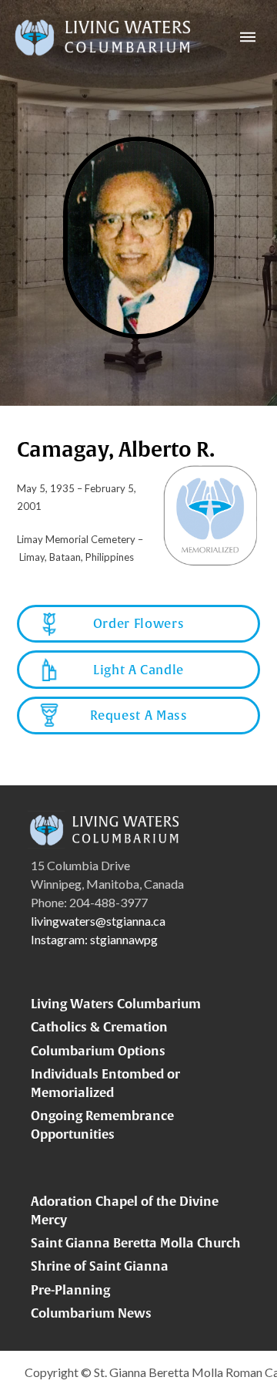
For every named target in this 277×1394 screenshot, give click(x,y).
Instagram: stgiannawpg (94, 939)
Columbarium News (91, 1313)
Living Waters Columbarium (116, 1004)
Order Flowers (138, 623)
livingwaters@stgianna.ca (98, 920)
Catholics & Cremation (99, 1027)
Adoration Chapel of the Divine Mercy (125, 1210)
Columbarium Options (98, 1051)
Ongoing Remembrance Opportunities (102, 1125)
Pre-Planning (70, 1290)
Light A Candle (138, 670)
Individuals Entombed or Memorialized (105, 1083)
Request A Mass (139, 715)
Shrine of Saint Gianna (100, 1266)
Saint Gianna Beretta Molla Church (136, 1243)
